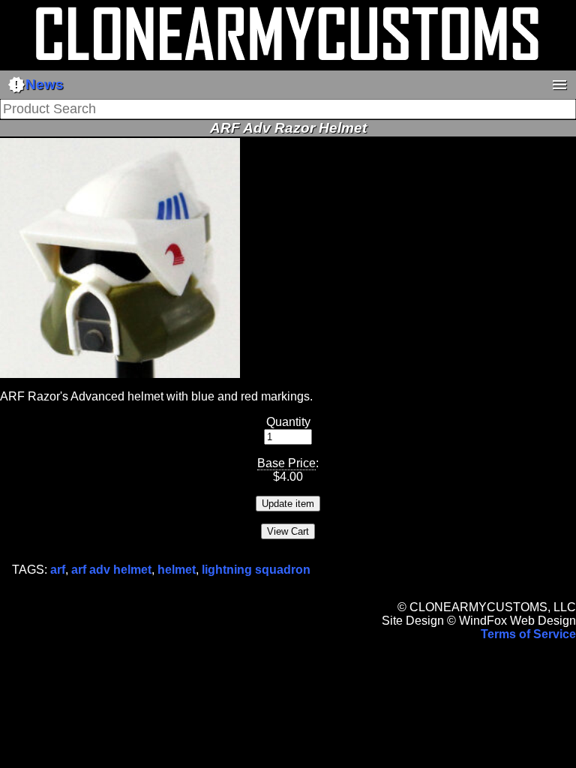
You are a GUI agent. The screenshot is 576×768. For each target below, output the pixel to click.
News (36, 85)
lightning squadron (256, 569)
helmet (177, 569)
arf (57, 569)
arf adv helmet (111, 569)
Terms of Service (528, 634)
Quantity (288, 422)
